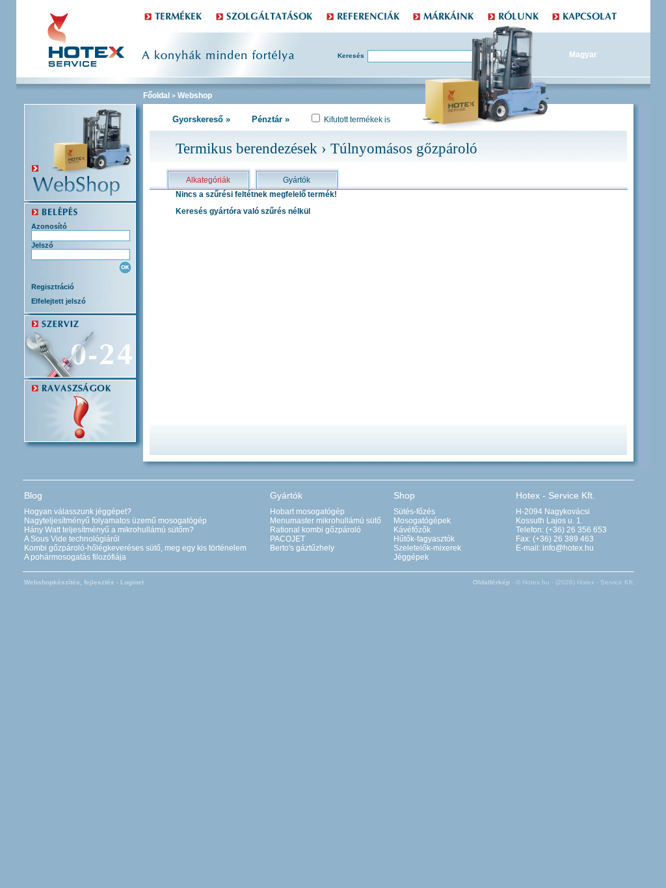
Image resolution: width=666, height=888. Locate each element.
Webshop (195, 95)
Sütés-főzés (414, 511)
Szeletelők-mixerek (427, 548)
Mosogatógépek (422, 520)
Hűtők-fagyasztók (424, 538)
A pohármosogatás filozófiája (75, 557)
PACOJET (287, 538)
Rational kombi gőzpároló (315, 529)
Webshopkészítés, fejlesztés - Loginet (84, 582)
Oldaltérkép (491, 582)
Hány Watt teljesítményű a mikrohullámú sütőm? (109, 529)
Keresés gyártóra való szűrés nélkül (243, 211)
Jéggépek (411, 557)
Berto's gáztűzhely (302, 548)
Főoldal (156, 95)
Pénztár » (270, 119)
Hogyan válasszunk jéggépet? (77, 511)
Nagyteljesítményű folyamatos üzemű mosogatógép (115, 520)
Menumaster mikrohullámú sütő (325, 520)
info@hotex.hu (568, 548)
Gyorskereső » (201, 119)
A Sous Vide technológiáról (72, 538)
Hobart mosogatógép (307, 511)
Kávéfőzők (412, 529)
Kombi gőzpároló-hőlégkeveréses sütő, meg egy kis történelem (135, 548)
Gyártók (296, 180)
